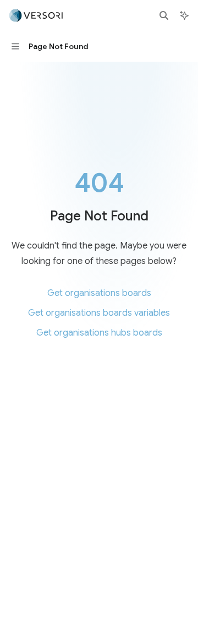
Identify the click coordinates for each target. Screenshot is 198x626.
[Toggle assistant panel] (184, 15)
